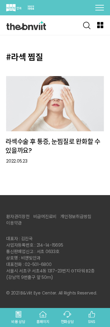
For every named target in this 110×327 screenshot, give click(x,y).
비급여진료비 (45, 217)
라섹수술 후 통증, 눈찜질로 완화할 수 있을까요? (53, 146)
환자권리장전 (18, 217)
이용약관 (14, 223)
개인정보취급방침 (75, 217)
